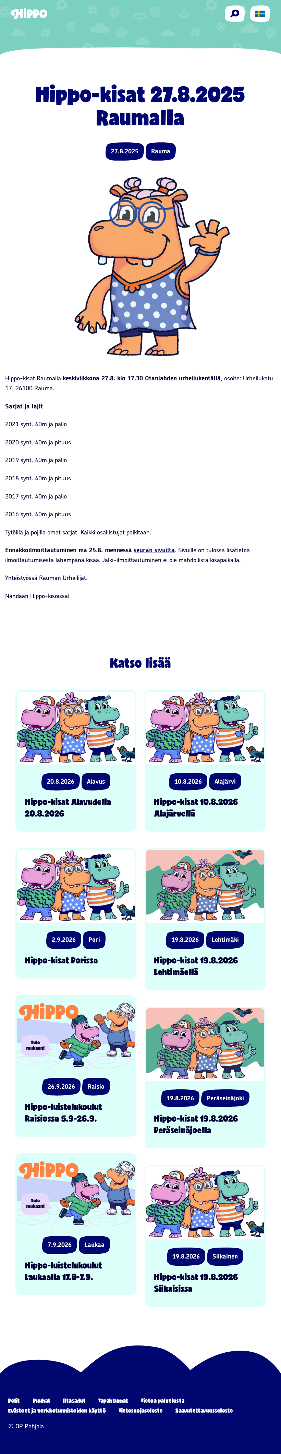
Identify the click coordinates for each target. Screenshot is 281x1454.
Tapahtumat (113, 1400)
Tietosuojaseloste (141, 1410)
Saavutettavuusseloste (204, 1410)
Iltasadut (74, 1400)
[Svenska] (260, 13)
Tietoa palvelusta (162, 1400)
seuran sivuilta (154, 550)
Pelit (14, 1400)
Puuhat (42, 1400)
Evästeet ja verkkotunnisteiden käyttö (57, 1410)
